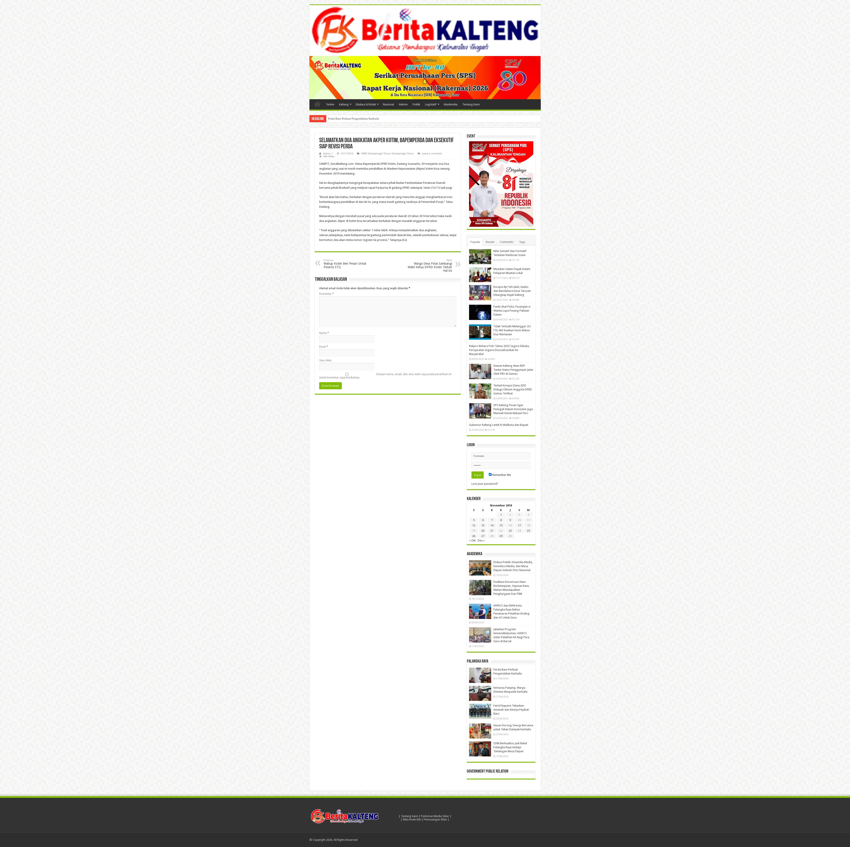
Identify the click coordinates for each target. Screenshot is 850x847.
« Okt (472, 540)
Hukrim (403, 104)
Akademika (451, 104)
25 (528, 530)
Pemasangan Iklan (435, 819)
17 (519, 525)
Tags (522, 242)
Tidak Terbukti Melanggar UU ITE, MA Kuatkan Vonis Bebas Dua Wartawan (512, 330)
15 (500, 525)
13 (482, 525)
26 (473, 536)
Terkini (330, 104)
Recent (490, 242)
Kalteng (344, 104)
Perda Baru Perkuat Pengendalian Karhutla (353, 118)
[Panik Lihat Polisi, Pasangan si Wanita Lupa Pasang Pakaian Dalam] (480, 312)
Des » (481, 540)
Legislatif (431, 104)
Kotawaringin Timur (403, 153)
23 (510, 530)
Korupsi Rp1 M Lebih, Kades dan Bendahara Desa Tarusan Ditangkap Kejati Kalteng (512, 291)
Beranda (317, 104)
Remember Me (501, 475)
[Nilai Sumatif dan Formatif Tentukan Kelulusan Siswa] (480, 256)
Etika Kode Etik (412, 819)
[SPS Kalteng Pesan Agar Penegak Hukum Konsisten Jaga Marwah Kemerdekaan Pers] (480, 410)
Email (323, 346)
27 (482, 536)
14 (491, 525)
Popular (475, 242)
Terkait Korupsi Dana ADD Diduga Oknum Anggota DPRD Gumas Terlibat (512, 389)
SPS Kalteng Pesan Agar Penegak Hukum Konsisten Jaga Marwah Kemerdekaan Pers (513, 409)
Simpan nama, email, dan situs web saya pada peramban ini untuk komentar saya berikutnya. (385, 375)
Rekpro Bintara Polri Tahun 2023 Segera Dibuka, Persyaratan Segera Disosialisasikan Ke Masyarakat (499, 350)
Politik (416, 104)
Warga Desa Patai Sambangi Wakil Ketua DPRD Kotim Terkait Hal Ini (430, 265)
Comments (507, 242)
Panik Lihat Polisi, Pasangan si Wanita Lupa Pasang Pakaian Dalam (511, 310)
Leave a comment (432, 153)
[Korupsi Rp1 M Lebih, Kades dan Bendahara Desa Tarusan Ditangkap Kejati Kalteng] (480, 292)
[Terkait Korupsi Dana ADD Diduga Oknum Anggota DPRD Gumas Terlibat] (480, 391)
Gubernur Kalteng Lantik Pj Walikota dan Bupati (498, 424)
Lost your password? (484, 483)
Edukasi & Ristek (366, 104)
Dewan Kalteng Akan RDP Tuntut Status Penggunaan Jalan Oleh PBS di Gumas (513, 369)
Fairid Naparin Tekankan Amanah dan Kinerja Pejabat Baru (511, 709)
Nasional (388, 104)
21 (491, 530)
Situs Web (325, 360)
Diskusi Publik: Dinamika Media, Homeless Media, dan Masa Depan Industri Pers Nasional (513, 566)
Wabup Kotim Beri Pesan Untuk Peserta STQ (345, 264)
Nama (324, 333)
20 (482, 530)
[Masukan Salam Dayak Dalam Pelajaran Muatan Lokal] (480, 274)
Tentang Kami (471, 104)
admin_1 (328, 153)
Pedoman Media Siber (435, 816)
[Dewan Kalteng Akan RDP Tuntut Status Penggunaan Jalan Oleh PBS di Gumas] (480, 371)
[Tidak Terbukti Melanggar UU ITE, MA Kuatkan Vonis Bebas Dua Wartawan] (480, 331)
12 (473, 525)
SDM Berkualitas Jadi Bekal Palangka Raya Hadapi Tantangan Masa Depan (510, 747)
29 (500, 536)
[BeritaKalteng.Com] (425, 30)
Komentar (326, 293)
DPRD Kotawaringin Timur (375, 153)
